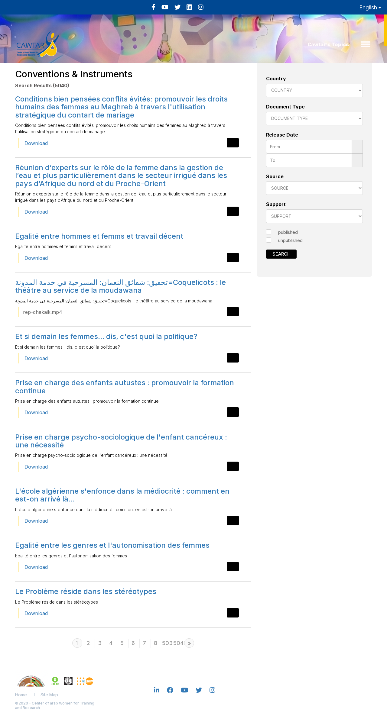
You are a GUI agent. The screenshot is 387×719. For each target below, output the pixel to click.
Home (21, 694)
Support (276, 204)
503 (167, 643)
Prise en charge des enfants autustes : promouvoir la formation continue (124, 386)
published (288, 232)
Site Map (49, 694)
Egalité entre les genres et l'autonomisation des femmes (112, 545)
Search (281, 254)
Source (275, 176)
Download (36, 143)
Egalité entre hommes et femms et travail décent (99, 236)
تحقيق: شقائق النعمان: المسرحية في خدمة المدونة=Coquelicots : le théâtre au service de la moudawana (120, 286)
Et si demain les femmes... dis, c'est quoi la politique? (106, 336)
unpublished (290, 240)
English (369, 7)
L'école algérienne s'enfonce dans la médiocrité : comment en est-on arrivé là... (122, 495)
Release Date (282, 135)
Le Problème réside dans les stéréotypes (85, 591)
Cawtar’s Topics (328, 44)
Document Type (285, 107)
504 (178, 643)
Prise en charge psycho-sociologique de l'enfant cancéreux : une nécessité (121, 441)
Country (276, 79)
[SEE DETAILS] (233, 142)
